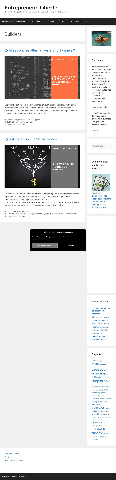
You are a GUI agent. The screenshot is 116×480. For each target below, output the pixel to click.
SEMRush (100, 426)
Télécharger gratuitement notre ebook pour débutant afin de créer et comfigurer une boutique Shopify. (101, 200)
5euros (94, 361)
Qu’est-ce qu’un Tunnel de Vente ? (31, 139)
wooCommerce (101, 437)
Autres (61, 21)
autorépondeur (99, 370)
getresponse (102, 401)
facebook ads (95, 396)
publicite (100, 420)
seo (103, 428)
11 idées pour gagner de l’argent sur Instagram (101, 311)
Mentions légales (12, 454)
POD (97, 414)
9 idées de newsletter (101, 317)
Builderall (10, 122)
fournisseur (103, 398)
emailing (99, 390)
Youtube (95, 439)
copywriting (106, 377)
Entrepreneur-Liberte (31, 7)
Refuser (71, 245)
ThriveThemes (59, 214)
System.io (49, 214)
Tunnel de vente (71, 214)
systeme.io (28, 122)
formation (95, 398)
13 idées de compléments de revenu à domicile (100, 336)
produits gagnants (98, 417)
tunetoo (94, 437)
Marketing (36, 21)
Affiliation (50, 21)
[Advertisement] (101, 254)
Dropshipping (12, 120)
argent (104, 364)
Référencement (97, 423)
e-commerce (97, 386)
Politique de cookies (14, 460)
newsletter (104, 411)
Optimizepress (38, 214)
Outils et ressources (79, 21)
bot (106, 374)
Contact (8, 457)
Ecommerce (106, 386)
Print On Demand (105, 414)
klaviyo (106, 408)
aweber (95, 373)
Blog (102, 373)
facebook (104, 393)
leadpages (28, 214)
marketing (95, 411)
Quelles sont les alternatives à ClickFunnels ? (40, 50)
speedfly (106, 433)
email (93, 390)
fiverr (102, 395)
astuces (94, 367)
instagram (97, 407)
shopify (97, 433)
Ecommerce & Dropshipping (13, 21)
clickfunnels (19, 122)
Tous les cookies (45, 245)
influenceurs (96, 405)
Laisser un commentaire (16, 124)
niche (93, 414)
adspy (100, 361)
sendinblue (96, 429)
